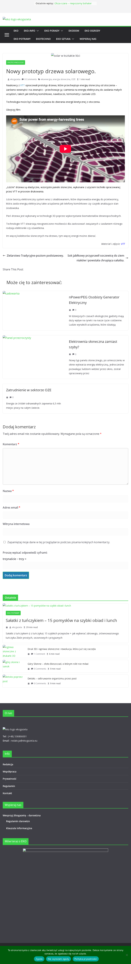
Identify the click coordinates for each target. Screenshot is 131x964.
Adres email (11, 507)
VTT (22, 85)
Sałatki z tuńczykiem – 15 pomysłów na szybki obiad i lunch (61, 620)
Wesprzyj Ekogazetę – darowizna (22, 815)
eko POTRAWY (22, 38)
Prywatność (9, 778)
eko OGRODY (92, 30)
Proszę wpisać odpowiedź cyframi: (25, 552)
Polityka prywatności (85, 959)
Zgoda (39, 959)
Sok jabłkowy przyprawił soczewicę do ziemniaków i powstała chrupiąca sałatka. (96, 258)
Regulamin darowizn (18, 821)
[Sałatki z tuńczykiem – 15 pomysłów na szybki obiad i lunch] (65, 605)
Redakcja (8, 764)
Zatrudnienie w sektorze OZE (28, 390)
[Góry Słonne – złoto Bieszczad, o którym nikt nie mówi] (14, 666)
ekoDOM (74, 30)
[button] (37, 30)
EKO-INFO (29, 30)
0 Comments (30, 79)
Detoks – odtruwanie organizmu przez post (52, 678)
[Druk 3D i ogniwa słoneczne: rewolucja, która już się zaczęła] (14, 651)
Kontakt (7, 793)
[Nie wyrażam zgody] (126, 955)
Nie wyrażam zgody (58, 959)
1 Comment (39, 653)
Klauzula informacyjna (19, 828)
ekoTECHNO (43, 38)
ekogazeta (15, 79)
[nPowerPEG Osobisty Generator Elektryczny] (11, 293)
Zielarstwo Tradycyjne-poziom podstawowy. (35, 255)
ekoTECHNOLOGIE (16, 62)
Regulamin (9, 786)
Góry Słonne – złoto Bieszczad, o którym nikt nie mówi (72, 4)
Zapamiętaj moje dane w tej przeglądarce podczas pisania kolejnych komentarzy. (58, 542)
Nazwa (8, 491)
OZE (73, 79)
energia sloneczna (61, 79)
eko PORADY (51, 30)
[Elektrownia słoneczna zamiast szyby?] (17, 338)
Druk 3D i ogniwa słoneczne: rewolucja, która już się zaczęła (62, 649)
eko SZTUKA (63, 38)
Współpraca (9, 771)
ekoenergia (46, 79)
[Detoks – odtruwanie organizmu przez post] (14, 681)
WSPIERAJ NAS (88, 38)
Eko (16, 30)
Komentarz (11, 444)
